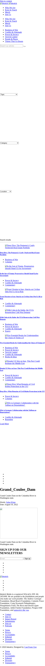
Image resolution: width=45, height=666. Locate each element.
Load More (4, 424)
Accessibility (10, 635)
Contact (8, 614)
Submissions (10, 621)
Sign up (8, 623)
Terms (7, 630)
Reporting (9, 419)
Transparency (10, 641)
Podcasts (8, 626)
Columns (8, 262)
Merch (7, 12)
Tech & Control (11, 37)
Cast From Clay (30, 647)
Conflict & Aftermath (13, 32)
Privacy (8, 632)
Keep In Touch (11, 10)
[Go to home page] (4, 576)
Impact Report (10, 619)
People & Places (11, 39)
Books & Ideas (11, 357)
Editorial (8, 637)
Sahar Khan (11, 502)
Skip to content (6, 1)
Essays (7, 331)
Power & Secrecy (12, 34)
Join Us (8, 14)
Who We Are (10, 8)
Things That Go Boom (14, 41)
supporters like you (21, 610)
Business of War (11, 30)
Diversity (8, 639)
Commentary (10, 285)
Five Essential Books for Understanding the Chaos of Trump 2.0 (22, 343)
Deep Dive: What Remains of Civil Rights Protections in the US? (22, 391)
